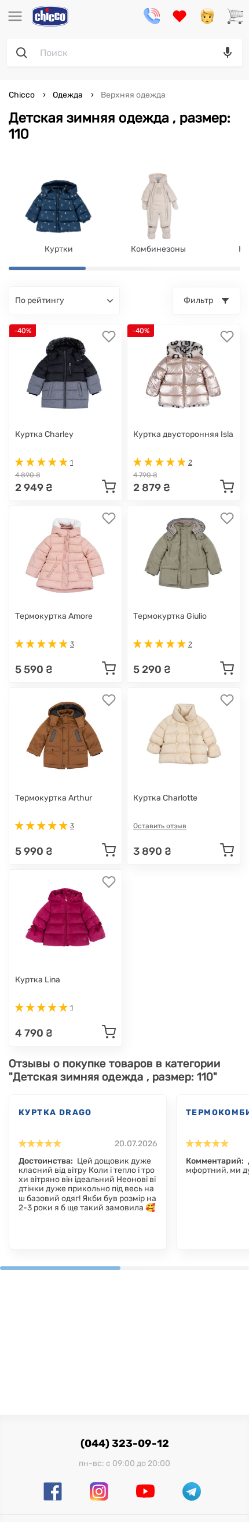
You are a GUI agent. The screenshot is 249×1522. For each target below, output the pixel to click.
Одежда (68, 95)
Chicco (22, 95)
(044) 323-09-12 (124, 1443)
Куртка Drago (55, 1112)
